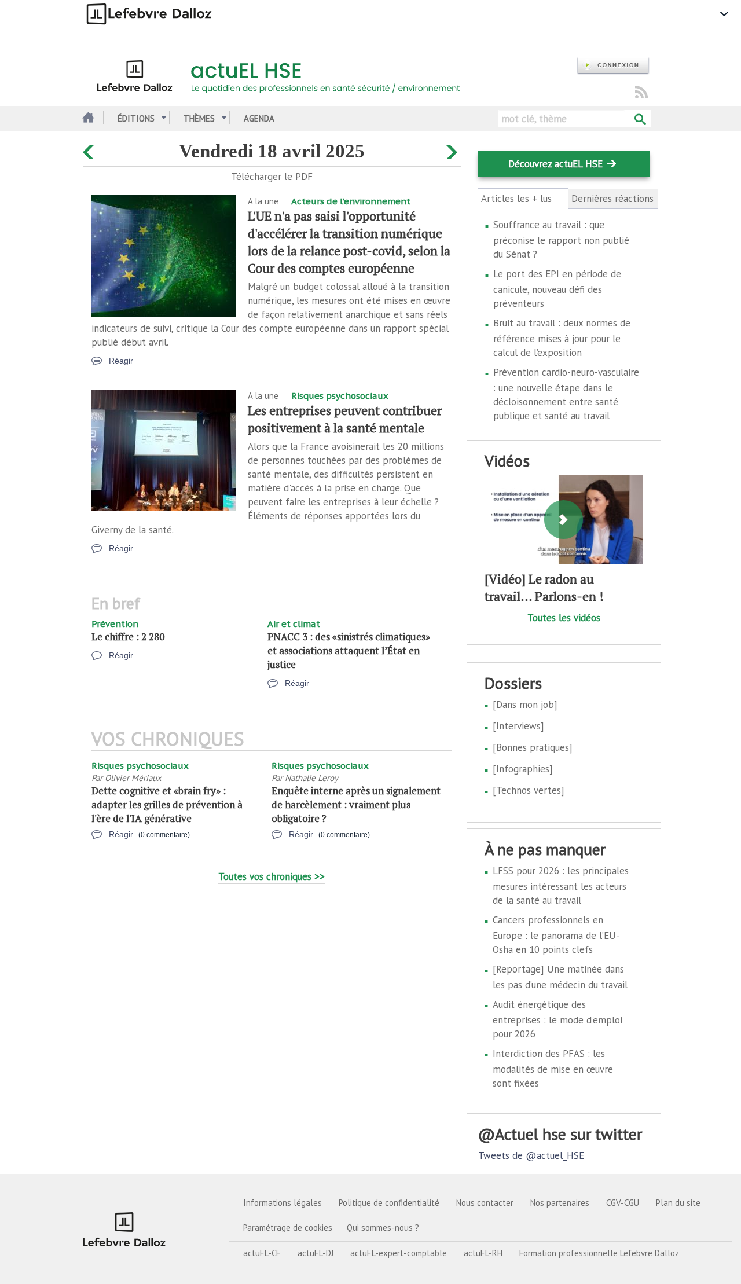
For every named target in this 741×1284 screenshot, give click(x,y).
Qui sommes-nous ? (383, 1227)
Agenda (259, 118)
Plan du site (678, 1202)
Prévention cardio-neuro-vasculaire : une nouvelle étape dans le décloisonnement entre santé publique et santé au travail (566, 394)
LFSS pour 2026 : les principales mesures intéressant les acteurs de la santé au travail (561, 885)
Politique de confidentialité (389, 1202)
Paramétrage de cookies (287, 1227)
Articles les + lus (523, 199)
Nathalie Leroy (311, 777)
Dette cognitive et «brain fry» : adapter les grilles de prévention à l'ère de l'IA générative (167, 804)
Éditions (136, 118)
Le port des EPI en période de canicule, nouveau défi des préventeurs (557, 288)
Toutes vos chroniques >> (271, 876)
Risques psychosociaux (339, 395)
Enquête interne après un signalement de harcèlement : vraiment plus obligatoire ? (356, 804)
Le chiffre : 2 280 (127, 636)
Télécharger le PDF (272, 176)
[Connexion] (613, 66)
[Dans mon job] (525, 704)
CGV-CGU (622, 1202)
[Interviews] (518, 726)
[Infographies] (523, 768)
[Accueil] (287, 74)
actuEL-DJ (315, 1253)
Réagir (121, 360)
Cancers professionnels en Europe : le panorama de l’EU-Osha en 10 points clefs (556, 935)
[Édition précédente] (90, 149)
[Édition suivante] (453, 149)
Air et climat (293, 623)
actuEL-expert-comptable (398, 1253)
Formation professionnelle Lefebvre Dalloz (599, 1253)
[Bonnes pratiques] (533, 747)
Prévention (114, 623)
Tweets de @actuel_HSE (531, 1155)
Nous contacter (484, 1202)
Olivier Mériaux (133, 777)
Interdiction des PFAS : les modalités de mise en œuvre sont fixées (553, 1068)
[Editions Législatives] (124, 1229)
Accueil (87, 118)
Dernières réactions (612, 198)
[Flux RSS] (641, 93)
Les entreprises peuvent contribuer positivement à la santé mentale (345, 419)
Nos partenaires (559, 1202)
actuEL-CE (262, 1253)
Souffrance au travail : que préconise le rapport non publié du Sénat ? (561, 239)
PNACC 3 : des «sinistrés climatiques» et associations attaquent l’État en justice (348, 650)
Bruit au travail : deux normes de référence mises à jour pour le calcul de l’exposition (561, 338)
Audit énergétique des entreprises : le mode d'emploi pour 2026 (557, 1019)
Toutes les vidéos (563, 617)
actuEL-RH (483, 1253)
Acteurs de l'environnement (350, 201)
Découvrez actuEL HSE (555, 163)
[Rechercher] (639, 120)
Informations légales (282, 1202)
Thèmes (199, 118)
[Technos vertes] (528, 790)
